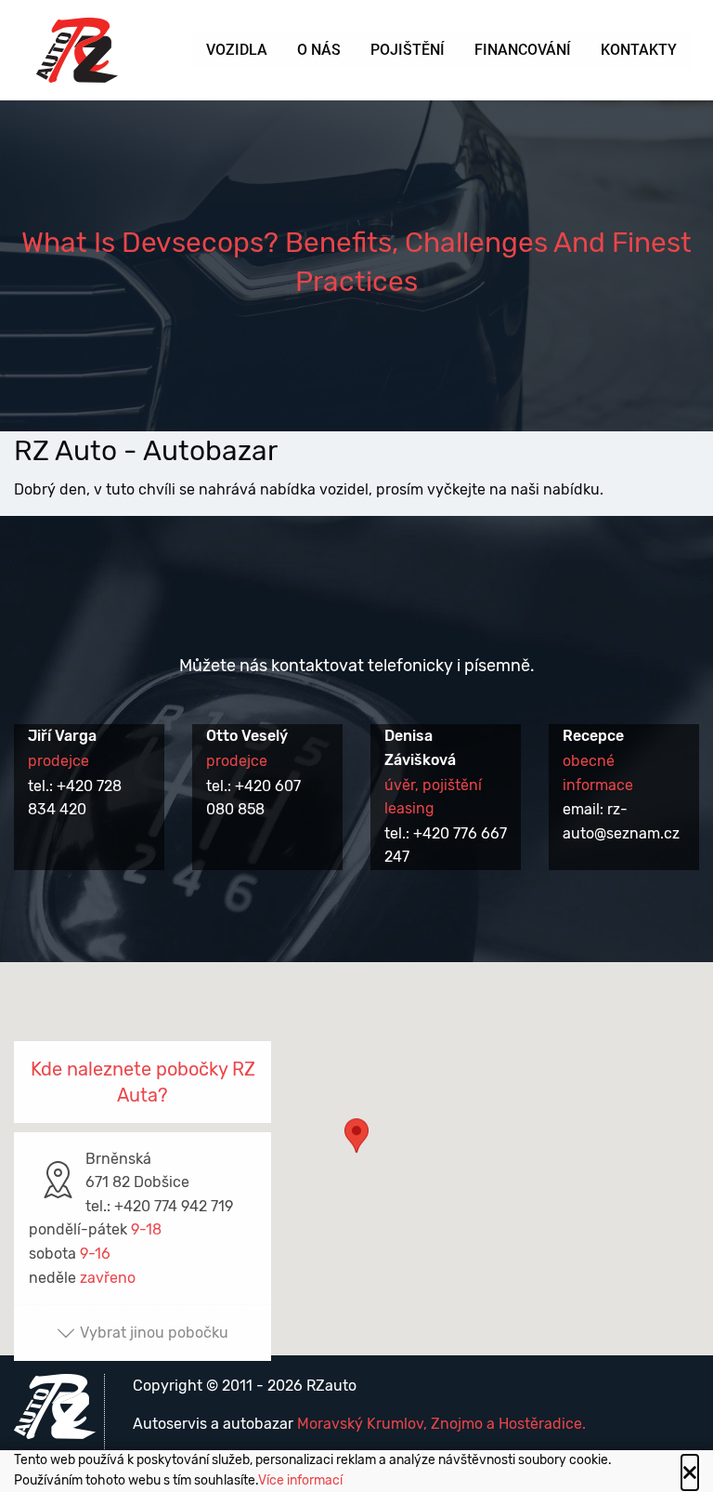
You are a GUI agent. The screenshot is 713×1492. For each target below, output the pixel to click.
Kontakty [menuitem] (639, 50)
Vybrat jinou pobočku (154, 1332)
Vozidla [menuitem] (236, 50)
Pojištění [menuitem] (407, 50)
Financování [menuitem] (522, 50)
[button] (356, 1141)
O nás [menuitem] (319, 50)
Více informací (300, 1480)
